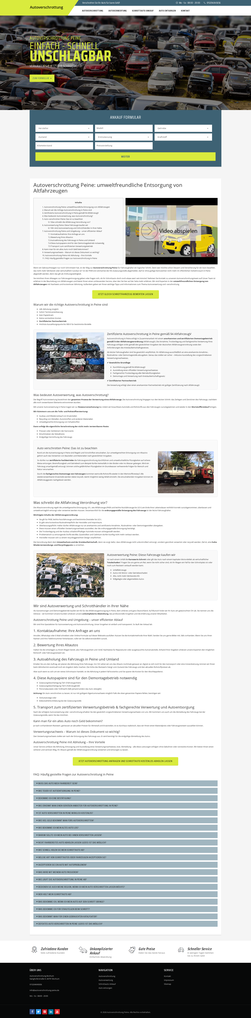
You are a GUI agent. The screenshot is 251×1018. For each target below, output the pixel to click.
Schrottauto (71, 671)
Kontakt (167, 976)
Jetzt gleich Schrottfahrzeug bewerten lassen (125, 294)
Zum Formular (41, 78)
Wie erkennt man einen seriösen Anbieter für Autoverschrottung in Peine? (78, 805)
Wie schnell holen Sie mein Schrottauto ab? (61, 850)
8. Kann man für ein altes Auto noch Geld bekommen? (65, 249)
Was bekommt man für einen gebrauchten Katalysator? (67, 916)
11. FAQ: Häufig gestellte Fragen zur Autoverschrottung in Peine (69, 258)
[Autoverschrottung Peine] (32, 2)
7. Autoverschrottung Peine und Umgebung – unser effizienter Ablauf (72, 231)
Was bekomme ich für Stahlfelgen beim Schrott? (64, 909)
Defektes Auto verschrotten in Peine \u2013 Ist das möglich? (70, 924)
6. (43, 225)
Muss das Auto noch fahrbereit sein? (58, 783)
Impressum (169, 980)
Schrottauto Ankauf (107, 984)
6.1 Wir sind (53, 228)
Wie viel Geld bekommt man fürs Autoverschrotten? (66, 820)
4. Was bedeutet (49, 216)
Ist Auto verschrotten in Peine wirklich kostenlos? (65, 813)
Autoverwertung (64, 216)
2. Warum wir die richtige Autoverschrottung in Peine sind (67, 210)
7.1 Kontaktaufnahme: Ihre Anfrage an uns (66, 234)
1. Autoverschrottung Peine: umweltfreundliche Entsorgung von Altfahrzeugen (76, 207)
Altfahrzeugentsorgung (99, 610)
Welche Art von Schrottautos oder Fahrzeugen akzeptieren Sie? (72, 857)
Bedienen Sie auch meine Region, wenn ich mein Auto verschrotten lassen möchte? (81, 887)
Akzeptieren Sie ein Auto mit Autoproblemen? (62, 865)
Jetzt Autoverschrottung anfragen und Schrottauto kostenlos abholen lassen (125, 761)
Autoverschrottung (107, 976)
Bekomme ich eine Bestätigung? (54, 798)
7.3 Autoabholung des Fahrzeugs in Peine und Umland (71, 240)
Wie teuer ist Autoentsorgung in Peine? (59, 791)
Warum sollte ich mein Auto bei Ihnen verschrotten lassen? (70, 835)
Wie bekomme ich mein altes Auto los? (58, 828)
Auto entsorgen (105, 988)
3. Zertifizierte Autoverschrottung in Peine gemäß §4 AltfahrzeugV (70, 213)
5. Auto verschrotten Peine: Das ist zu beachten (62, 219)
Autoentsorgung (56, 452)
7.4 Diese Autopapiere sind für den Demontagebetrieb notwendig (76, 243)
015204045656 (213, 3)
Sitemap (167, 984)
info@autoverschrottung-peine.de (44, 990)
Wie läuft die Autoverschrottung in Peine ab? (62, 879)
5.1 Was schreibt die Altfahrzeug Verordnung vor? (69, 222)
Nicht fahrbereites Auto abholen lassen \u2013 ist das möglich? (72, 842)
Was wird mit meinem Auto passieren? (58, 872)
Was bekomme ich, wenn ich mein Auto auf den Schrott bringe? (71, 901)
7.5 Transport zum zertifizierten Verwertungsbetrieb (70, 246)
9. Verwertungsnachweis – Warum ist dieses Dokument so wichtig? (70, 252)
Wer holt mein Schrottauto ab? (55, 894)
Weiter (125, 156)
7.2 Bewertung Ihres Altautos (60, 237)
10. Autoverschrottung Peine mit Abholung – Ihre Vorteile (67, 255)
